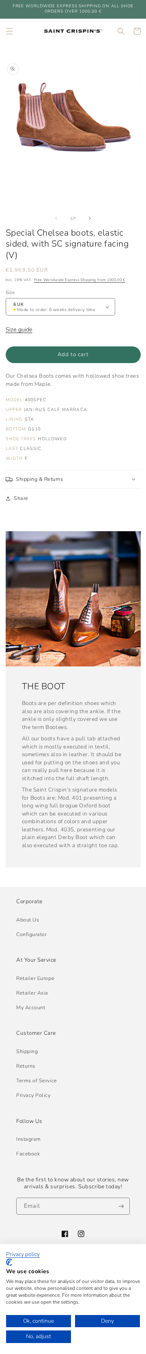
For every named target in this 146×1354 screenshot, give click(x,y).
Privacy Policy (33, 1095)
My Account (30, 1007)
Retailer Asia (32, 992)
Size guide (19, 329)
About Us (27, 919)
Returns (25, 1065)
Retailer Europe (35, 978)
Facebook (28, 1153)
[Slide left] (56, 218)
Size (10, 292)
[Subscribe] (121, 1206)
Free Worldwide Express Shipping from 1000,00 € (79, 279)
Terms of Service (36, 1080)
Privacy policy (23, 1254)
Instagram (28, 1139)
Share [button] (21, 498)
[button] (9, 31)
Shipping (27, 1051)
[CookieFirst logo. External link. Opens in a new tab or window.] (9, 1262)
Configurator (31, 934)
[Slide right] (90, 218)
